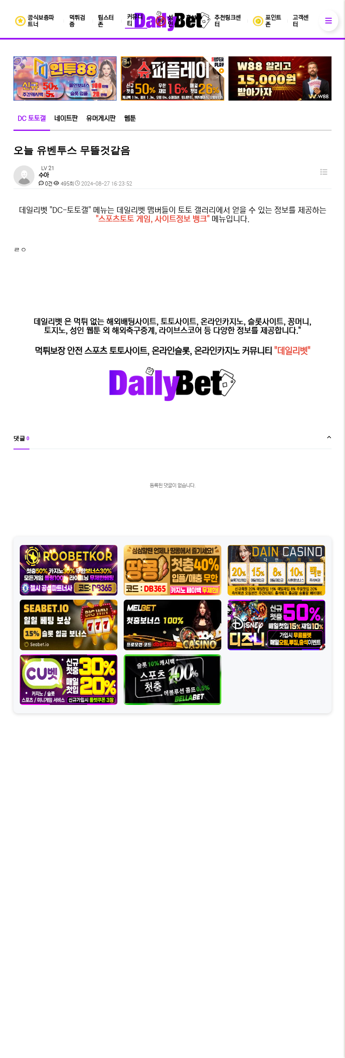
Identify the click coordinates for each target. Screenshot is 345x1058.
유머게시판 (101, 118)
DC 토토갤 (32, 118)
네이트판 (66, 118)
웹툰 (130, 118)
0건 (48, 183)
